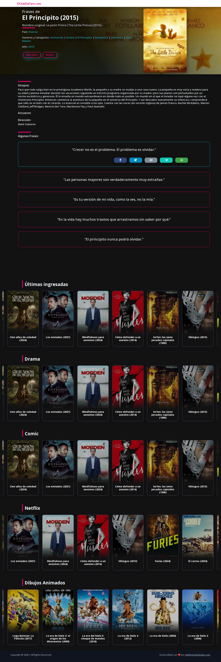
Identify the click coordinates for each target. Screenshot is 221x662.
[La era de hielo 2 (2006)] (197, 611)
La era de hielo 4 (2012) (128, 637)
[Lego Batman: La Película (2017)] (23, 611)
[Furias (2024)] (162, 536)
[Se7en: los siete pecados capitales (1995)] (162, 312)
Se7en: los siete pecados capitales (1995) (162, 340)
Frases (50, 55)
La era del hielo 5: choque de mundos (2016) (93, 638)
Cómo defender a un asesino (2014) (128, 338)
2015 (31, 46)
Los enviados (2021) (58, 337)
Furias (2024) (163, 561)
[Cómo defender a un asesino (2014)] (127, 312)
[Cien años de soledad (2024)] (23, 312)
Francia (33, 31)
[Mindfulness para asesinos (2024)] (92, 312)
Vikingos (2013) (197, 337)
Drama (70, 37)
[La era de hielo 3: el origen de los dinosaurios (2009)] (58, 611)
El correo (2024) (197, 561)
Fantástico (101, 37)
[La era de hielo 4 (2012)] (127, 611)
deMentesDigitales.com (197, 654)
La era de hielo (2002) (163, 635)
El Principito (85, 37)
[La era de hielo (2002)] (162, 611)
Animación (56, 37)
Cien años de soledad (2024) (23, 338)
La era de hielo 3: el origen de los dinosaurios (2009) (58, 638)
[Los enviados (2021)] (58, 312)
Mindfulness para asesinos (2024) (93, 338)
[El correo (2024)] (197, 536)
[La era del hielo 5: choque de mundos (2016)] (92, 611)
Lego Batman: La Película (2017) (23, 637)
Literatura (117, 37)
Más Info (32, 55)
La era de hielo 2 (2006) (198, 637)
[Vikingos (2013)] (197, 312)
